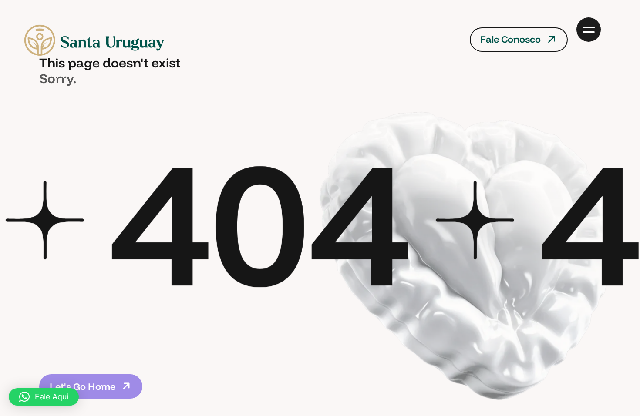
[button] (44, 397)
